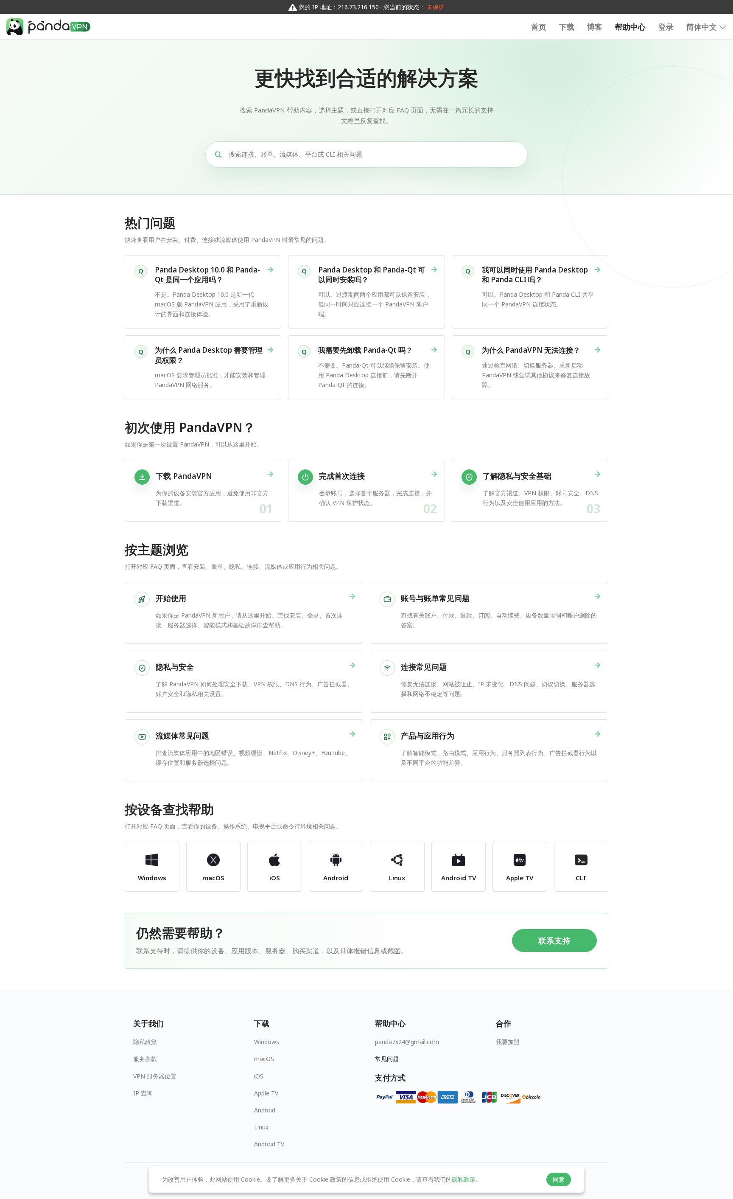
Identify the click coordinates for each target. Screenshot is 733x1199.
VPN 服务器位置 (154, 1076)
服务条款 (145, 1059)
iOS (258, 1076)
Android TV (269, 1144)
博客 (594, 27)
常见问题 (387, 1059)
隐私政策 (145, 1042)
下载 (566, 27)
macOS (264, 1059)
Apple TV (266, 1093)
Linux (261, 1127)
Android (264, 1110)
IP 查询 (143, 1093)
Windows (266, 1042)
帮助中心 (630, 27)
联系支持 (554, 940)
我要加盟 (508, 1042)
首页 (538, 27)
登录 (666, 27)
